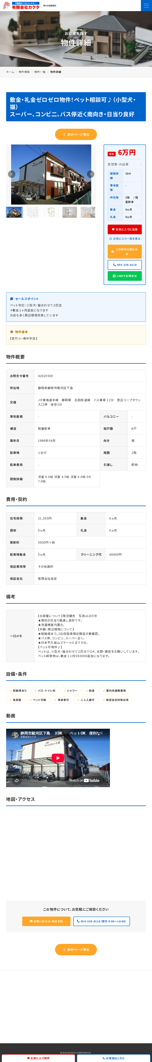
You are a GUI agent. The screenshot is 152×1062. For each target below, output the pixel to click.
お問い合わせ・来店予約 (48, 921)
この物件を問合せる (127, 251)
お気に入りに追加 (127, 229)
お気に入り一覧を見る (126, 238)
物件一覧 (40, 72)
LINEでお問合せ (127, 276)
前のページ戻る (77, 134)
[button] (11, 174)
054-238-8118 (127, 265)
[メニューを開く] (146, 5)
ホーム (10, 72)
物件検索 (24, 72)
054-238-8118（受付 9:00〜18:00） (103, 921)
